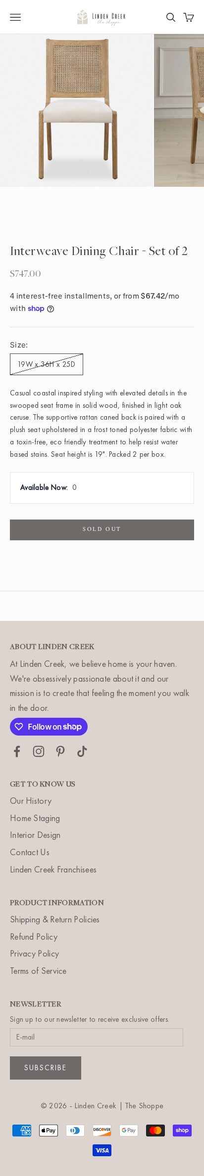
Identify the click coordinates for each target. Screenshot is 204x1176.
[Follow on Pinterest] (60, 751)
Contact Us (30, 852)
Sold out (102, 529)
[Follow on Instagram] (39, 751)
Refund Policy (33, 936)
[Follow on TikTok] (82, 751)
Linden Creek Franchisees (53, 869)
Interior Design (35, 834)
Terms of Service (38, 970)
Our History (30, 800)
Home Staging (35, 818)
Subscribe (45, 1068)
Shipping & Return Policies (55, 919)
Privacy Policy (34, 953)
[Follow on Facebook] (17, 751)
